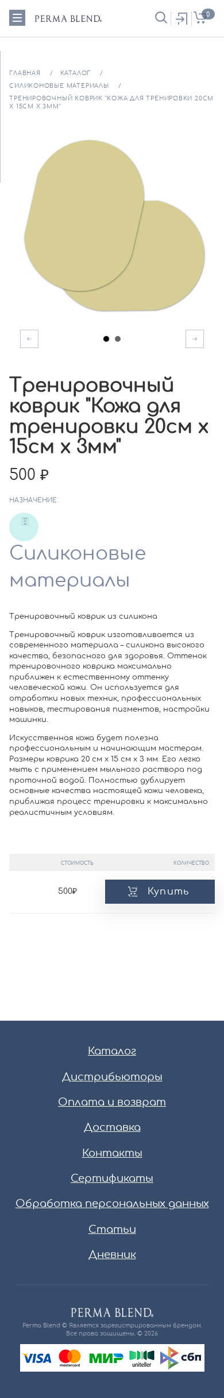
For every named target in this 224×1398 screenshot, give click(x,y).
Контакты (112, 1154)
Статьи (112, 1230)
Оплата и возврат (112, 1103)
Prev (29, 339)
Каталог (112, 1051)
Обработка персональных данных (112, 1204)
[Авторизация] (181, 18)
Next (195, 339)
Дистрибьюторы (112, 1077)
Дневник (112, 1255)
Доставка (112, 1128)
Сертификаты (112, 1179)
